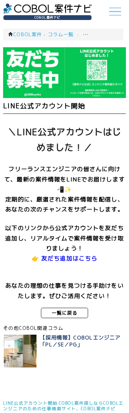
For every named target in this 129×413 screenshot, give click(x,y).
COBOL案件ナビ (47, 17)
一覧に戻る (65, 313)
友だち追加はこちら (69, 258)
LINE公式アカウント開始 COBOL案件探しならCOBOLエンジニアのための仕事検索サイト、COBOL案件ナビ (63, 405)
